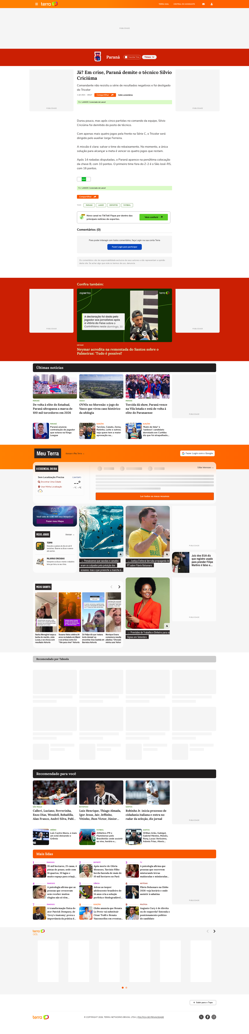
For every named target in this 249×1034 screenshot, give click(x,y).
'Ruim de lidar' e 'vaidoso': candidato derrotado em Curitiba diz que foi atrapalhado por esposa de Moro (155, 431)
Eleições (100, 424)
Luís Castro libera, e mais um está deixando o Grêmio (63, 836)
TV (141, 862)
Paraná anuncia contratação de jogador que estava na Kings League (62, 431)
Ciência (97, 883)
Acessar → (70, 534)
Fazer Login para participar (124, 246)
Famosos (50, 862)
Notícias (144, 883)
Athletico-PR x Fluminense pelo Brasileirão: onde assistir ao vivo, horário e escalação (110, 837)
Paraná (113, 57)
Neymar (80, 345)
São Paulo (37, 807)
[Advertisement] (194, 431)
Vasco (82, 401)
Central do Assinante (184, 4)
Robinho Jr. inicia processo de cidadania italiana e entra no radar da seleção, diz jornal (146, 815)
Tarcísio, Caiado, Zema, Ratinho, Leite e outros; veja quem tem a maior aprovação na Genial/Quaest (109, 431)
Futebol (127, 205)
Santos (129, 807)
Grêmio (53, 830)
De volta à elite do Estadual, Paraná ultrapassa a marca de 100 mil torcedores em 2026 (52, 408)
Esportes (114, 205)
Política (143, 904)
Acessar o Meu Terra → (75, 453)
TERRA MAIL (164, 4)
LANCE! (101, 205)
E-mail (203, 4)
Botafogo (83, 807)
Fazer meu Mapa (55, 521)
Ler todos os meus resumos (154, 496)
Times (147, 57)
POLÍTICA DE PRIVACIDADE (151, 1017)
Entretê (97, 862)
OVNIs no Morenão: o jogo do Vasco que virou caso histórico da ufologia (99, 408)
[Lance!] (84, 179)
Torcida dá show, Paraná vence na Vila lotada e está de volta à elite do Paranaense (146, 408)
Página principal (49, 4)
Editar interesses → (206, 467)
